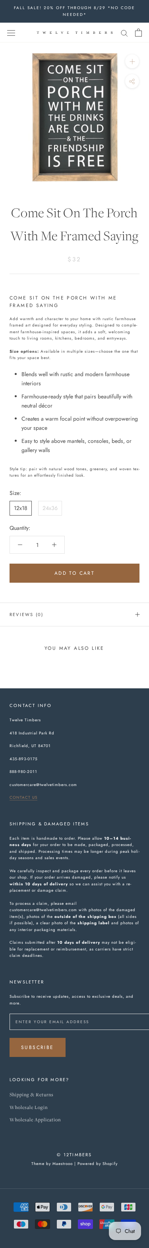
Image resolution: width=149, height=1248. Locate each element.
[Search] (124, 32)
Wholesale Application (35, 1119)
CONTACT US (23, 797)
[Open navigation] (11, 32)
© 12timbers (74, 1154)
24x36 (50, 508)
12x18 (20, 508)
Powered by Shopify (97, 1164)
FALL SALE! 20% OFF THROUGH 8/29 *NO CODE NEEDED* (74, 11)
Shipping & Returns (32, 1094)
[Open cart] (138, 33)
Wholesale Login (29, 1107)
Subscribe (37, 1047)
